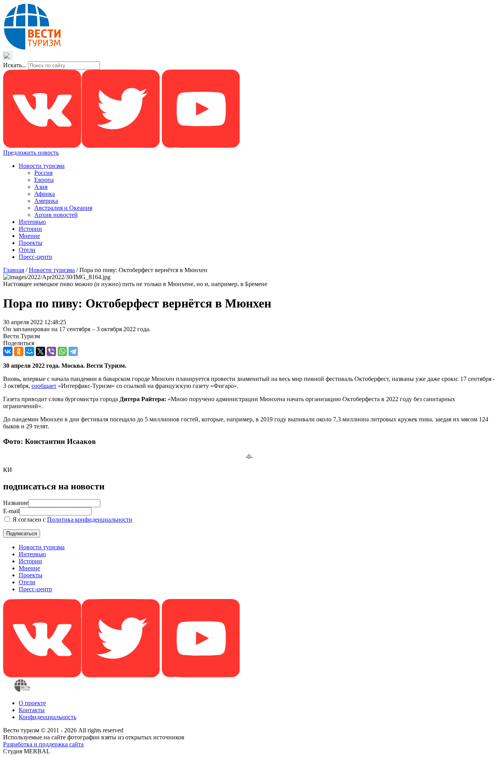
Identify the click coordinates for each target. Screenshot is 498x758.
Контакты (32, 710)
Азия (40, 186)
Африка (44, 193)
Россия (43, 172)
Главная (13, 270)
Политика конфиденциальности (89, 519)
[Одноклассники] (18, 351)
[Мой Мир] (29, 351)
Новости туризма (42, 165)
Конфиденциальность (47, 717)
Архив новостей (56, 214)
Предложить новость (31, 152)
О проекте (32, 703)
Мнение (29, 235)
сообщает (44, 385)
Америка (46, 200)
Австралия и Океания (63, 207)
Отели (27, 249)
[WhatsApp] (62, 351)
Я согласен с (71, 519)
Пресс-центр (35, 256)
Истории (30, 228)
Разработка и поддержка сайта (43, 744)
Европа (44, 179)
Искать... (14, 65)
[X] (40, 351)
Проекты (30, 242)
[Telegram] (73, 351)
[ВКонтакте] (7, 351)
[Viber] (51, 351)
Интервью (32, 221)
